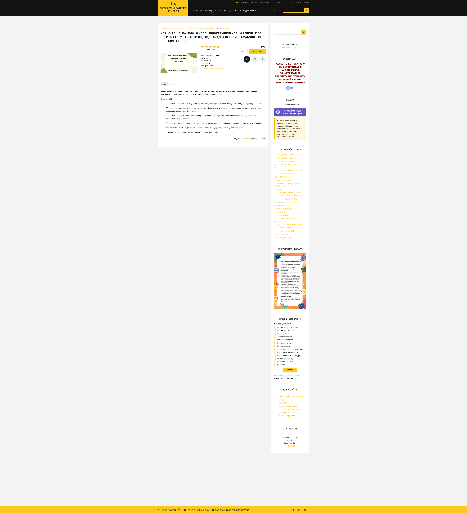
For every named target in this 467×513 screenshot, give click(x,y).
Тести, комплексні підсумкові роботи (287, 165)
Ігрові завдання (283, 333)
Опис (164, 84)
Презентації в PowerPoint (287, 327)
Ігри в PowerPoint (286, 231)
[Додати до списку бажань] (254, 59)
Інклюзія (279, 212)
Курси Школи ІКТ (282, 177)
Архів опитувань (292, 375)
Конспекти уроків (285, 161)
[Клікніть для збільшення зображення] (179, 63)
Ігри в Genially (284, 215)
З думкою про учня (287, 415)
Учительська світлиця (288, 406)
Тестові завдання (284, 337)
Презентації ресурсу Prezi (286, 202)
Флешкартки (283, 205)
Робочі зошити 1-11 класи (289, 196)
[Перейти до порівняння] (262, 59)
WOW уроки (284, 237)
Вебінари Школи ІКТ (284, 173)
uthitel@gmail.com (261, 3)
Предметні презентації (289, 155)
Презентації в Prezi (285, 362)
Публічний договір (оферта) (232, 510)
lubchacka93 (290, 446)
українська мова (212, 68)
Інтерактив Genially (285, 358)
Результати (279, 375)
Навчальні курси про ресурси (289, 355)
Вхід (307, 3)
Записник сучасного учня (289, 409)
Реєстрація (299, 3)
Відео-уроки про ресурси (287, 352)
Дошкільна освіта (282, 180)
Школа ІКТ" (284, 403)
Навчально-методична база (290, 224)
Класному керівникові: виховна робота (288, 219)
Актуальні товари (283, 209)
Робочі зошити (283, 346)
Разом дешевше (285, 227)
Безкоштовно (281, 234)
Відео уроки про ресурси (289, 192)
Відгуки (172, 84)
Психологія (280, 189)
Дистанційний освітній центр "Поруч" (291, 398)
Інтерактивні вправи (285, 340)
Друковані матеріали (287, 158)
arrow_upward (461, 507)
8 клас (222, 68)
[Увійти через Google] (292, 88)
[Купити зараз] (247, 59)
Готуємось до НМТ (287, 199)
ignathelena (244, 138)
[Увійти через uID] (288, 88)
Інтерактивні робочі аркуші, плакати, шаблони (287, 184)
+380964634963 (281, 3)
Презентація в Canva (285, 330)
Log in (295, 47)
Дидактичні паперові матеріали (290, 349)
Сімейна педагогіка (287, 412)
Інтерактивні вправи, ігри (289, 170)
